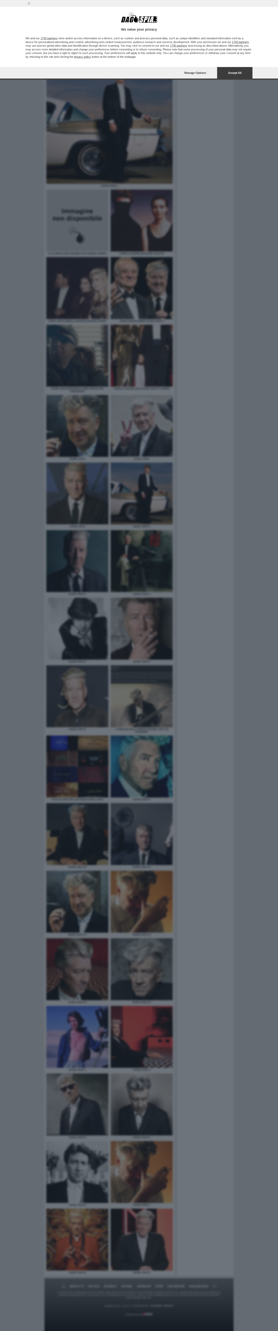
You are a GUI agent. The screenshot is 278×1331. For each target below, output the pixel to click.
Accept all (235, 72)
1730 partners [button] (48, 38)
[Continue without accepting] (29, 3)
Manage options (195, 72)
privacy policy (82, 56)
